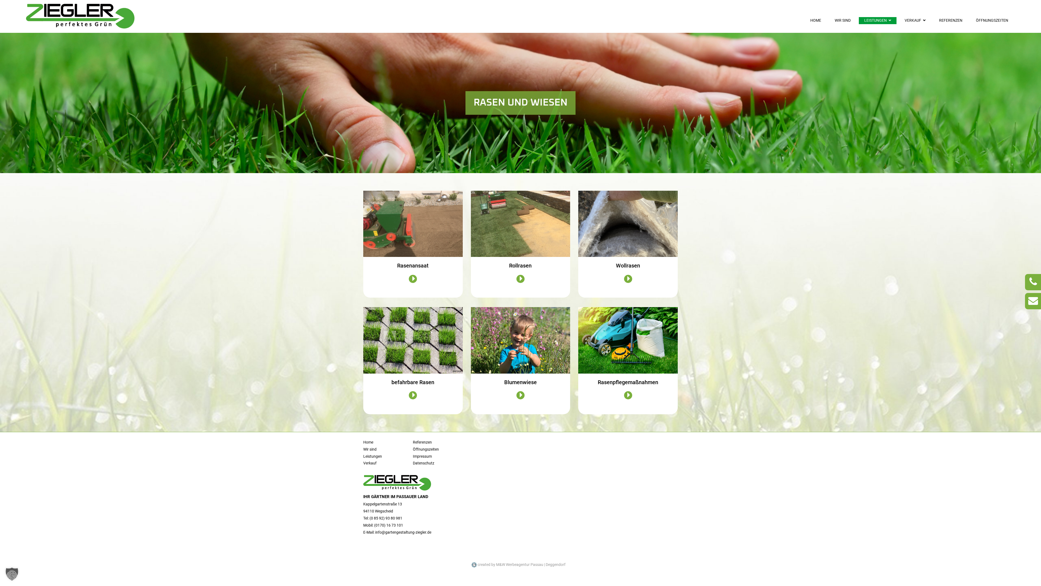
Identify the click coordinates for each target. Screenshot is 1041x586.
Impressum (422, 456)
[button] (12, 574)
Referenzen (950, 20)
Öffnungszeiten (992, 20)
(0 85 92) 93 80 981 (386, 518)
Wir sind (843, 20)
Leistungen (875, 20)
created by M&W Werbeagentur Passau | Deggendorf (521, 564)
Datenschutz (423, 463)
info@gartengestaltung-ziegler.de (403, 532)
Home (815, 20)
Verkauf (913, 20)
